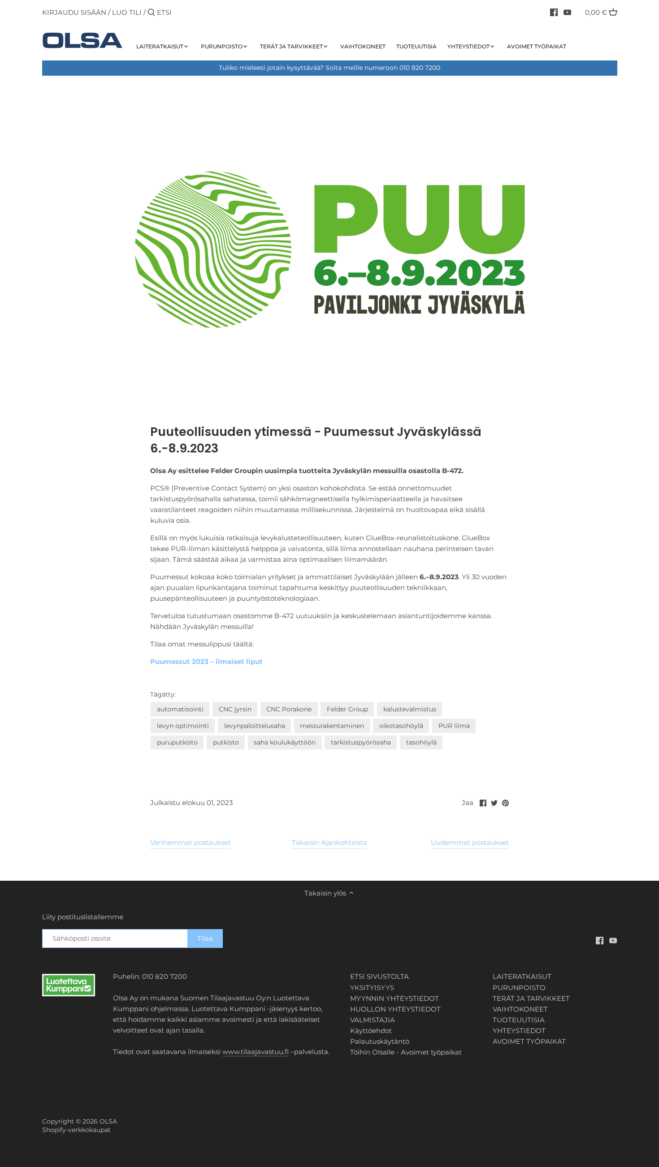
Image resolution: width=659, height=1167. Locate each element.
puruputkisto (177, 742)
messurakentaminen (332, 725)
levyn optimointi (183, 725)
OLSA (108, 1121)
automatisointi (180, 709)
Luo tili (127, 12)
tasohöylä (421, 742)
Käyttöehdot (371, 1030)
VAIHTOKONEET (520, 1009)
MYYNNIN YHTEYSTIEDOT (394, 998)
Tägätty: (163, 694)
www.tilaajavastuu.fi (255, 1051)
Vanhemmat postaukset (190, 842)
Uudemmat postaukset (470, 842)
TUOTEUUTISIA (519, 1020)
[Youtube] (567, 12)
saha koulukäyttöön (285, 742)
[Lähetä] (151, 12)
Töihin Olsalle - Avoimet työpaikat (406, 1052)
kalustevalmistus (409, 709)
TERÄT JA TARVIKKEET (531, 998)
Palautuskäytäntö (379, 1041)
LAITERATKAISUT (522, 976)
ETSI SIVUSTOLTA (379, 976)
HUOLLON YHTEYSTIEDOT (395, 1009)
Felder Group (347, 709)
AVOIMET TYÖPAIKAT (529, 1041)
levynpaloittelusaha (254, 725)
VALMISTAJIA (372, 1020)
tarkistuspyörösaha (361, 742)
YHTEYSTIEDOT (519, 1030)
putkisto (226, 742)
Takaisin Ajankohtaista (329, 842)
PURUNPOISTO (519, 987)
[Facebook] (554, 12)
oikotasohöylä (401, 725)
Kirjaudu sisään (74, 12)
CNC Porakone (289, 709)
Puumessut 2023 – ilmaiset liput (206, 661)
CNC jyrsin (235, 709)
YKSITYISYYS (372, 987)
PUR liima (454, 725)
